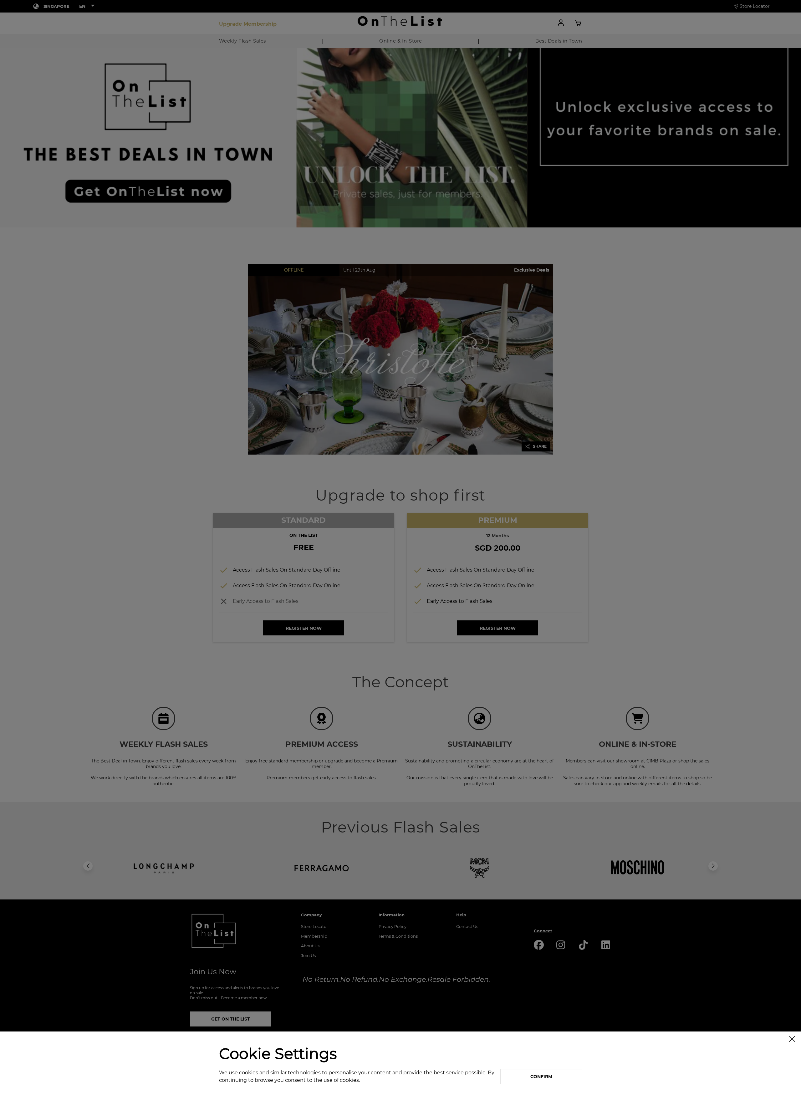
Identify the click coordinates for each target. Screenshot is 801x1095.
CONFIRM (541, 1076)
